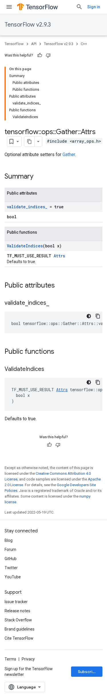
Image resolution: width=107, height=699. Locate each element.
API (34, 44)
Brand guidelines (20, 629)
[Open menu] (9, 7)
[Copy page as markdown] (29, 141)
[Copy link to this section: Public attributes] (60, 285)
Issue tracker (16, 601)
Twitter (11, 567)
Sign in (93, 7)
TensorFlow (14, 44)
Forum (10, 549)
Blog (9, 540)
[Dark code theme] (88, 316)
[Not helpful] (48, 55)
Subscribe (88, 671)
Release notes (17, 611)
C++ (84, 44)
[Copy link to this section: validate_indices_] (54, 303)
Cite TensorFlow (19, 638)
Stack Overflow (18, 620)
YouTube (13, 577)
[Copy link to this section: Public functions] (60, 352)
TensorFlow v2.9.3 (28, 24)
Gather (68, 154)
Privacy (28, 659)
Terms (10, 659)
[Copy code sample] (97, 316)
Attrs (59, 255)
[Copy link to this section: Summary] (39, 176)
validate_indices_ (27, 206)
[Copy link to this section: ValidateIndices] (50, 369)
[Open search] (79, 6)
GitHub (11, 558)
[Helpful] (39, 55)
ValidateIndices (25, 246)
